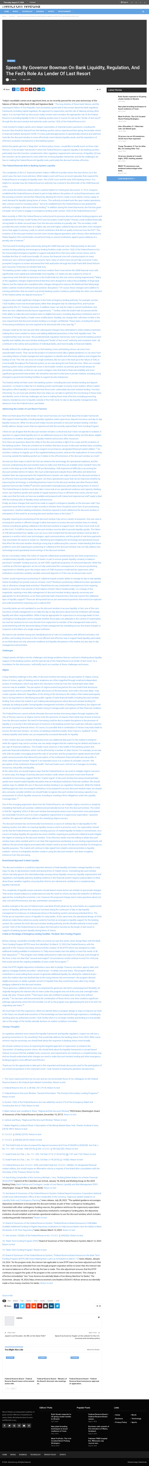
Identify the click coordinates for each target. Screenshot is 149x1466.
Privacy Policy (121, 1422)
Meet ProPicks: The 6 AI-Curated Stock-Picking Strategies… (61, 1440)
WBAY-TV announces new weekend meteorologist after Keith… (130, 168)
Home (6, 11)
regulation (50, 1300)
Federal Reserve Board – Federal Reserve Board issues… (98, 1416)
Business (40, 11)
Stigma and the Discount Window (53, 1111)
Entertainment (64, 11)
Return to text (59, 1082)
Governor (28, 1300)
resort (57, 1300)
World (15, 11)
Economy (11, 61)
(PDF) (57, 1184)
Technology (27, 11)
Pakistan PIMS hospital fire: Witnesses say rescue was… (97, 1440)
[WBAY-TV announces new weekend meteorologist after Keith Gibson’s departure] (112, 168)
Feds (22, 1300)
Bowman (15, 1300)
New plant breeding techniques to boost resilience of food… (59, 1428)
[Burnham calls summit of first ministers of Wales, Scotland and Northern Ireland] (82, 1429)
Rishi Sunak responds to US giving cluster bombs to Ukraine (61, 1416)
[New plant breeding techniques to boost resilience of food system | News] (112, 109)
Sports (51, 11)
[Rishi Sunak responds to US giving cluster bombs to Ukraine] (112, 99)
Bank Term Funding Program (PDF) (22, 1241)
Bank (9, 1300)
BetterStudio (143, 1462)
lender (36, 1300)
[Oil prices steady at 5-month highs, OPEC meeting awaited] (112, 158)
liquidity (42, 1300)
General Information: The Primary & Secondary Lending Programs (67, 1093)
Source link (7, 1295)
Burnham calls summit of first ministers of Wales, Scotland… (98, 1428)
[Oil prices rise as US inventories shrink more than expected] (112, 139)
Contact (33, 2)
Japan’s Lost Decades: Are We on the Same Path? (25, 1336)
